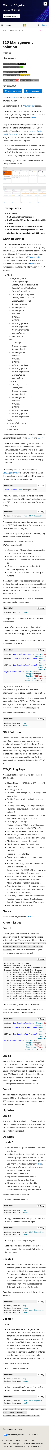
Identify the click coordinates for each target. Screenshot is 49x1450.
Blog (32, 1440)
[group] (24, 516)
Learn (5, 30)
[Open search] (38, 25)
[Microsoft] (24, 25)
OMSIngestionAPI (10, 473)
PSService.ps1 (33, 257)
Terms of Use (7, 1447)
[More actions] (44, 30)
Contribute (6, 1443)
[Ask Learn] (40, 30)
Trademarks (18, 1447)
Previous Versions (21, 1440)
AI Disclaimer (7, 1440)
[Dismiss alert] (45, 4)
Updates (12, 97)
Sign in (44, 25)
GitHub (29, 916)
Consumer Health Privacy (32, 1443)
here (34, 117)
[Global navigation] (2, 25)
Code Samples (15, 30)
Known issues (29, 106)
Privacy (15, 1443)
